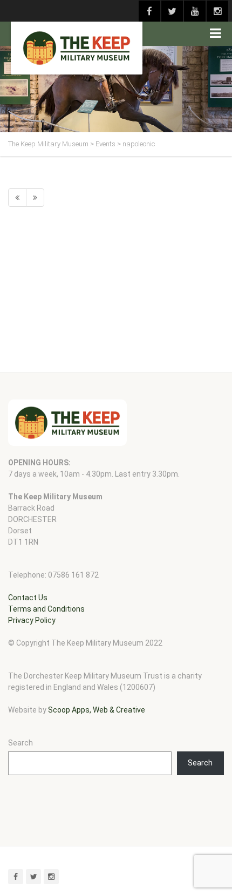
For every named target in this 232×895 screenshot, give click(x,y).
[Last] (35, 197)
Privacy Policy (32, 620)
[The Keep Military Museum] (77, 48)
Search (20, 742)
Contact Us (27, 597)
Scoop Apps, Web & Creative (96, 710)
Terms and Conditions (46, 609)
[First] (17, 197)
